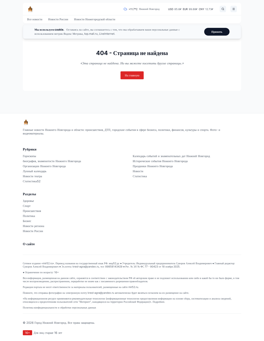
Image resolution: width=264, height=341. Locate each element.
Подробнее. (159, 301)
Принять (216, 31)
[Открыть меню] (233, 9)
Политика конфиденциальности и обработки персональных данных (59, 307)
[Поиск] (223, 9)
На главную (132, 75)
